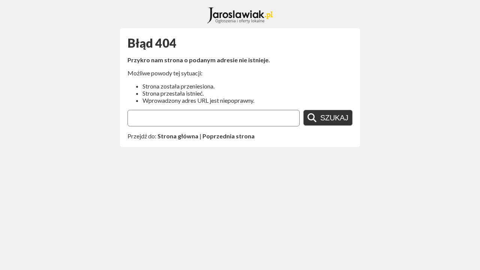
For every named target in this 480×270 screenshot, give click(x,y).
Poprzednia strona (228, 136)
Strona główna (178, 136)
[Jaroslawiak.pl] (240, 20)
